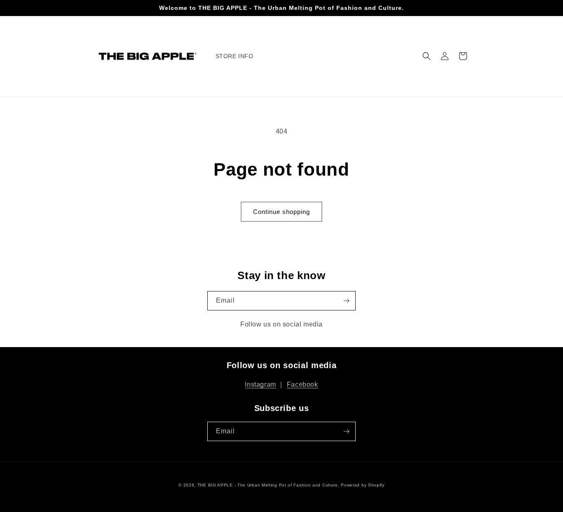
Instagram (260, 384)
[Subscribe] (346, 300)
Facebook (302, 384)
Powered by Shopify (363, 485)
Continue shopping (281, 211)
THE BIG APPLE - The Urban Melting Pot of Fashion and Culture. (268, 485)
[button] (427, 56)
